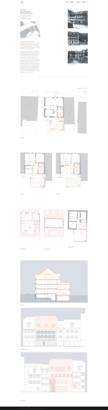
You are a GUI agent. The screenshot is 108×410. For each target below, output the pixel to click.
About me (78, 2)
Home (67, 2)
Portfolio (72, 2)
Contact (83, 2)
